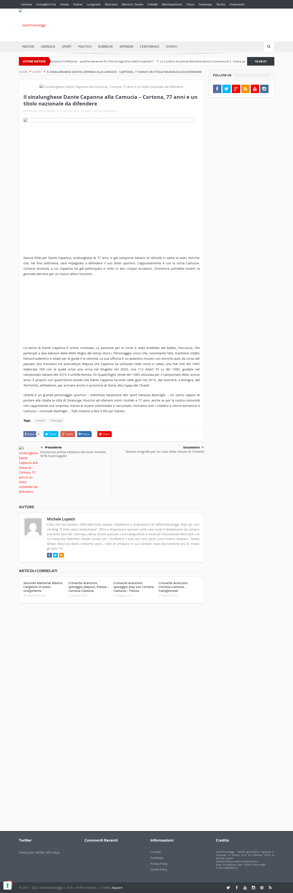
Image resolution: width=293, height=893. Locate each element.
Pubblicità (156, 858)
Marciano (111, 4)
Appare (117, 887)
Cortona (26, 4)
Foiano (77, 4)
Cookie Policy (158, 869)
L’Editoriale (150, 46)
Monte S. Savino (132, 4)
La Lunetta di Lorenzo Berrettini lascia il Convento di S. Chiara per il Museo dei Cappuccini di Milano (213, 61)
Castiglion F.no (46, 4)
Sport (67, 46)
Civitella (153, 4)
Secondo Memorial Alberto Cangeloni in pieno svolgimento (43, 587)
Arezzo (64, 4)
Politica (85, 46)
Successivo (191, 447)
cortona (40, 420)
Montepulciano (172, 4)
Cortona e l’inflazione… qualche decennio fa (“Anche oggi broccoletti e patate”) (89, 61)
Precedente (53, 447)
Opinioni (126, 46)
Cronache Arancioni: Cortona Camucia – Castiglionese (173, 587)
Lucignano (94, 4)
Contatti (155, 852)
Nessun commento (104, 111)
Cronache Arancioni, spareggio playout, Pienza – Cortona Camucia (88, 587)
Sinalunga (205, 4)
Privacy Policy (159, 864)
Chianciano (237, 4)
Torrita (220, 4)
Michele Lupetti (61, 519)
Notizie (28, 46)
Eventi (171, 46)
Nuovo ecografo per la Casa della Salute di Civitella (165, 451)
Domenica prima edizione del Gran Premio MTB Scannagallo (73, 454)
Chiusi (190, 4)
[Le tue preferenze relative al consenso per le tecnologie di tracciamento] (7, 885)
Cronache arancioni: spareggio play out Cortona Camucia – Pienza (133, 587)
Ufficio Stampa (46, 111)
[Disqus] (111, 663)
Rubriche (105, 46)
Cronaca (48, 46)
